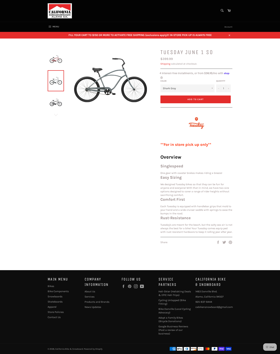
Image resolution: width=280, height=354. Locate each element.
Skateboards (55, 301)
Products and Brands (97, 301)
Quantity (220, 81)
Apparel (52, 306)
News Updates (93, 307)
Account (228, 27)
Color (163, 81)
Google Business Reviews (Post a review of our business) (173, 330)
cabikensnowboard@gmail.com (214, 307)
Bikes (51, 286)
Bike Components (58, 291)
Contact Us (54, 317)
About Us (90, 291)
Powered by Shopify (93, 349)
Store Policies (56, 312)
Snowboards (55, 296)
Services (89, 296)
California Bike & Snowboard (69, 349)
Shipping (165, 63)
